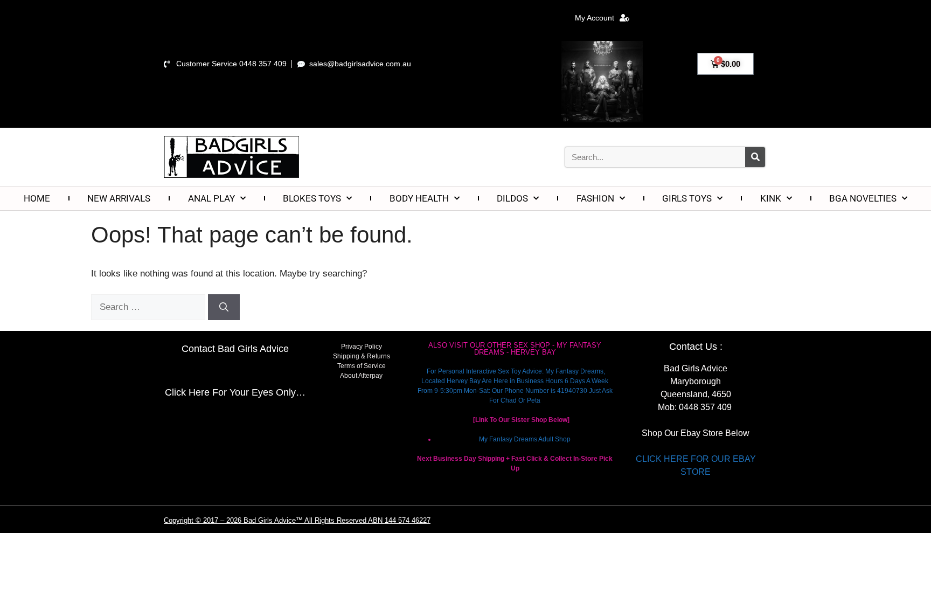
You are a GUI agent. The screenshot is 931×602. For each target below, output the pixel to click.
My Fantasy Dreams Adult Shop (525, 439)
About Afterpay (361, 375)
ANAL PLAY (211, 198)
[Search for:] (149, 307)
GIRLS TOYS (687, 198)
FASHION (595, 198)
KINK (770, 198)
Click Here (187, 392)
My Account (594, 17)
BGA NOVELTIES (863, 198)
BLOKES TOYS (312, 198)
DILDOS (512, 198)
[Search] (755, 157)
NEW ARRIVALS (118, 198)
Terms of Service (361, 366)
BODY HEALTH (419, 198)
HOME (37, 198)
